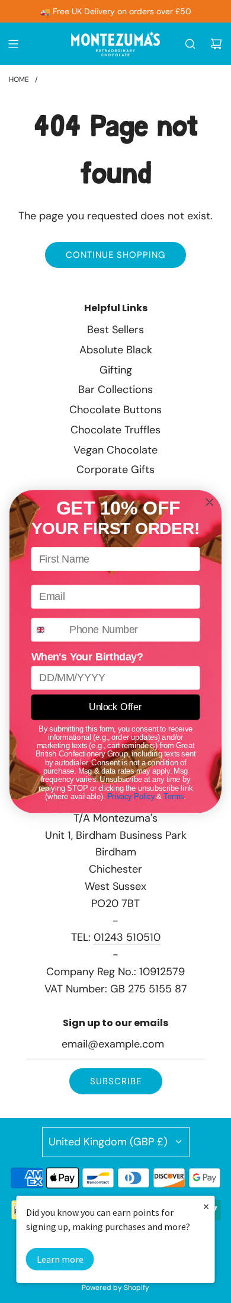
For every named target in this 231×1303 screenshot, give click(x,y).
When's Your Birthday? (87, 657)
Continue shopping (115, 255)
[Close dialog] (209, 502)
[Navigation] (13, 44)
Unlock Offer (115, 707)
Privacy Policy (131, 797)
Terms (173, 797)
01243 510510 (127, 937)
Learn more (60, 1259)
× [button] (206, 1206)
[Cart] (216, 44)
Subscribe (116, 1081)
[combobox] (47, 629)
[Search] (190, 44)
